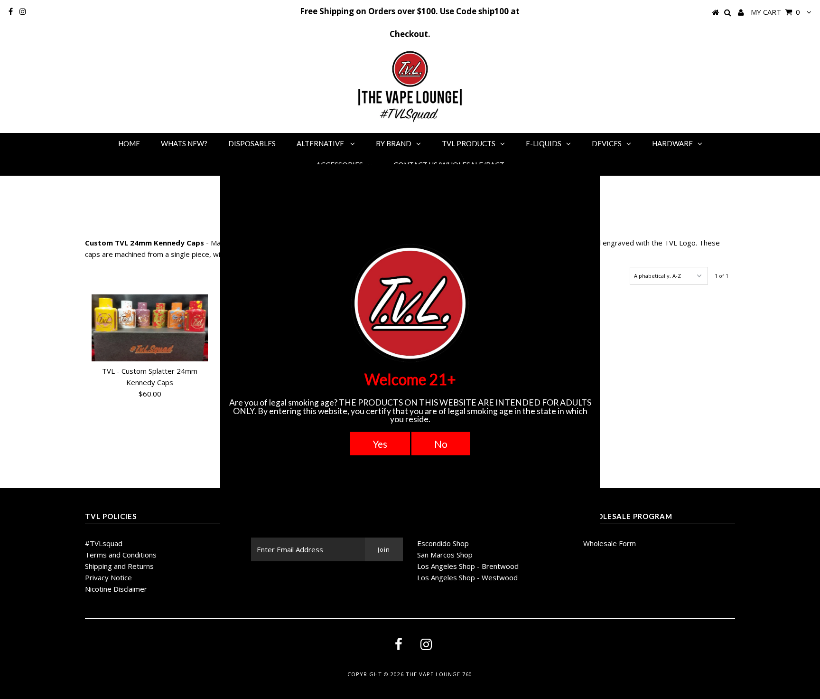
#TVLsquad (103, 543)
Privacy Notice (108, 577)
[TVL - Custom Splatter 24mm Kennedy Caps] (150, 327)
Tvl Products (468, 143)
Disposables (252, 143)
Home (129, 143)
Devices (607, 143)
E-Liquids (543, 143)
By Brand (393, 143)
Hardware (672, 143)
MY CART (775, 12)
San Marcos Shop (445, 554)
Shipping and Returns (119, 566)
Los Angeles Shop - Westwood (467, 577)
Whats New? (184, 143)
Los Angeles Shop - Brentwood (468, 566)
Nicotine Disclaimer (116, 589)
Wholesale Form (609, 543)
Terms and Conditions (121, 554)
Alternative (321, 143)
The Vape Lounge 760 (439, 674)
